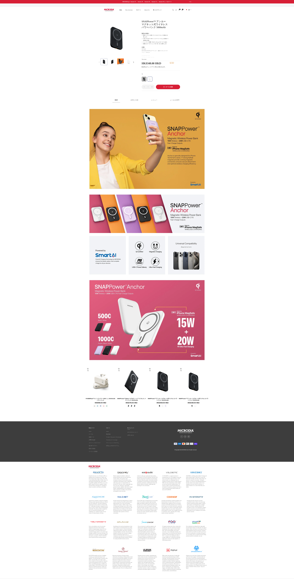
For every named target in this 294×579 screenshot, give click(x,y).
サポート (138, 10)
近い (104, 1)
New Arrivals (129, 10)
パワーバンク (92, 440)
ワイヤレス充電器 (93, 451)
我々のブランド (157, 10)
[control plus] (152, 87)
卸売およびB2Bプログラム (112, 445)
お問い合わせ (130, 435)
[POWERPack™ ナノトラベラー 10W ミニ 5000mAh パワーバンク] (100, 382)
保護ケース (91, 437)
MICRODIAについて (132, 432)
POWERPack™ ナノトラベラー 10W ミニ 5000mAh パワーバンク (100, 399)
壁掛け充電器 (92, 448)
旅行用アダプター (93, 445)
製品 (121, 10)
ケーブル (91, 434)
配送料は (144, 67)
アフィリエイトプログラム (112, 442)
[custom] (181, 436)
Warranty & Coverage (111, 440)
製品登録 (108, 434)
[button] (133, 62)
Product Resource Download (113, 437)
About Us (147, 10)
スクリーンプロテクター (95, 442)
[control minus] (144, 87)
